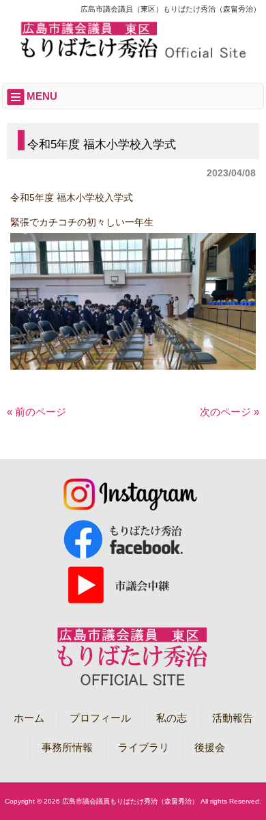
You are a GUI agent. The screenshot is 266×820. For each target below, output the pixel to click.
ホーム (29, 718)
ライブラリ (143, 747)
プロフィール (100, 718)
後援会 (209, 747)
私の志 (171, 718)
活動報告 (232, 718)
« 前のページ (36, 412)
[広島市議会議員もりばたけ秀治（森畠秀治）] (133, 55)
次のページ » (229, 412)
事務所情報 (67, 747)
